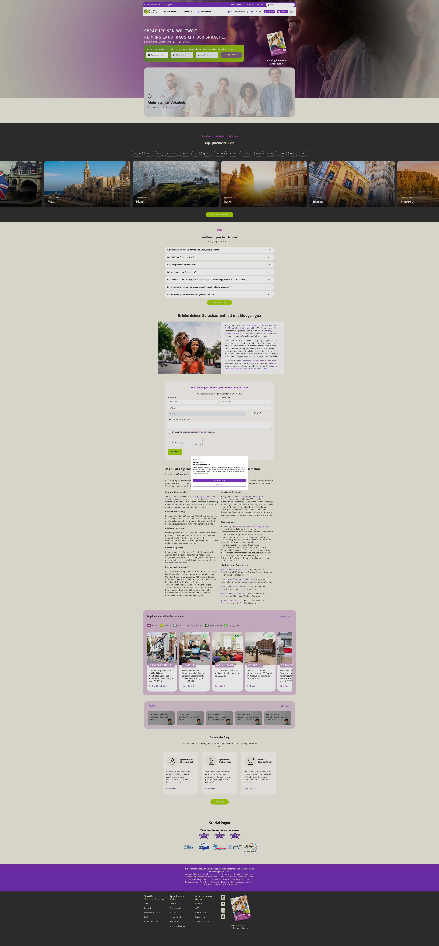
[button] (197, 459)
